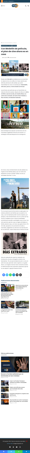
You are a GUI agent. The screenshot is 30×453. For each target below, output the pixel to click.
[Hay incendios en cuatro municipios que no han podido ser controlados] (5, 402)
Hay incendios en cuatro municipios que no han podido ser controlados (19, 400)
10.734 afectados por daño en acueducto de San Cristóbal (21, 311)
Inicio (3, 42)
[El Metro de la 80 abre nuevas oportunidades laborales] (5, 389)
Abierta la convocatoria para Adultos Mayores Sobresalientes (22, 287)
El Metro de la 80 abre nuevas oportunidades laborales (17, 388)
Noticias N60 (10, 443)
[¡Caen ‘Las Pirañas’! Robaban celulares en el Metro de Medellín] (5, 383)
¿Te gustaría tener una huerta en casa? (7, 310)
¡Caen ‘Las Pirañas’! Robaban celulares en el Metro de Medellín (18, 381)
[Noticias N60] (15, 6)
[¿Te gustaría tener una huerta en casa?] (7, 304)
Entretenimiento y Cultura (10, 42)
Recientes (14, 45)
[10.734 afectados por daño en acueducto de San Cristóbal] (22, 304)
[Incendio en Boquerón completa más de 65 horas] (5, 395)
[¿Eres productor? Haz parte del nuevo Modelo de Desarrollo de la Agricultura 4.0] (7, 288)
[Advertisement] (15, 25)
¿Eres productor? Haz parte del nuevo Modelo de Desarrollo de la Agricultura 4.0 (7, 295)
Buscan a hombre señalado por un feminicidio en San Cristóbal (12, 375)
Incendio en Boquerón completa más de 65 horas (14, 1)
